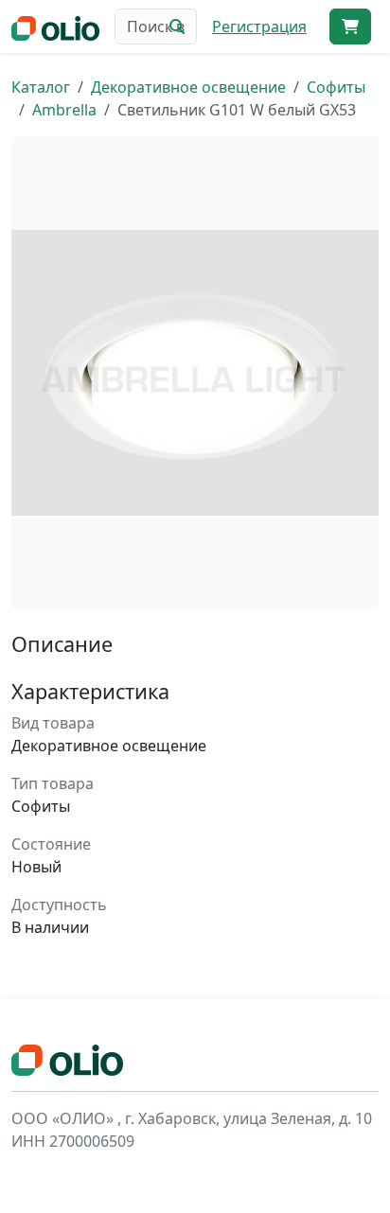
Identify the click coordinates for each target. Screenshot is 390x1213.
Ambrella (64, 109)
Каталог (40, 87)
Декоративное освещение (188, 87)
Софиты (336, 87)
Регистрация (259, 26)
